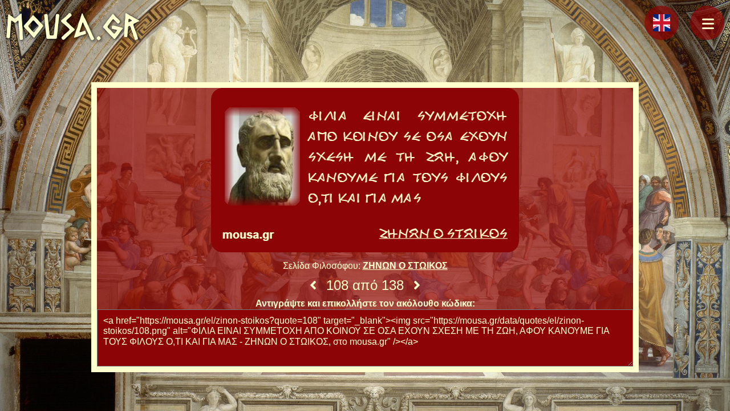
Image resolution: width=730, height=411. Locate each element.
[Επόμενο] (416, 285)
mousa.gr (73, 26)
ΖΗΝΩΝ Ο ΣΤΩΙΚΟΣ (405, 266)
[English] (661, 23)
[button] (707, 23)
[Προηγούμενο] (313, 285)
